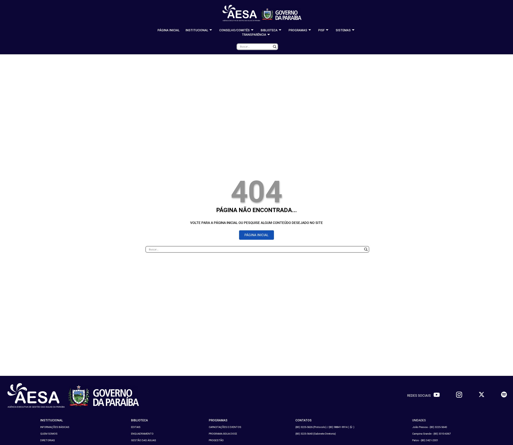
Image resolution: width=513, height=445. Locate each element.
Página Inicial (169, 30)
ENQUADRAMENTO (142, 433)
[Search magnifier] (275, 47)
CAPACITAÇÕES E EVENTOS (225, 427)
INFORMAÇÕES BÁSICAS (54, 427)
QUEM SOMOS (49, 433)
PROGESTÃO (216, 440)
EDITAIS (135, 427)
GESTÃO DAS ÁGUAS (143, 440)
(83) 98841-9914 (338, 427)
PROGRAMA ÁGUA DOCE (223, 433)
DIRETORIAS (47, 440)
